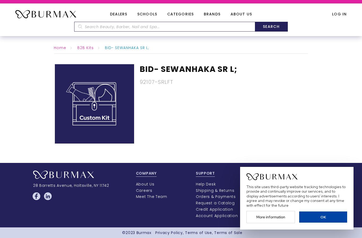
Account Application (217, 215)
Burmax (144, 232)
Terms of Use (198, 232)
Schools (147, 14)
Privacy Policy (169, 232)
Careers (144, 190)
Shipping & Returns (215, 190)
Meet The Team (151, 196)
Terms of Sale (228, 232)
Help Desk (206, 184)
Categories (180, 14)
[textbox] (164, 27)
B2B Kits (85, 47)
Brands (212, 14)
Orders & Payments (216, 196)
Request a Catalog (215, 203)
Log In (339, 14)
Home (60, 47)
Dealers (118, 14)
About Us (241, 14)
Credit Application (214, 209)
